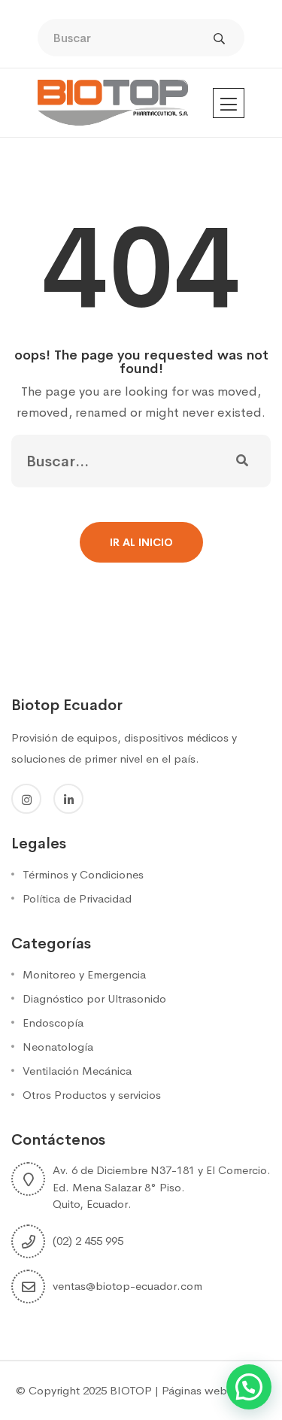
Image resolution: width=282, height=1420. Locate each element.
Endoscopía (53, 1022)
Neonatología (58, 1046)
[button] (248, 1386)
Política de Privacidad (77, 898)
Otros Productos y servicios (92, 1095)
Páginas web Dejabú (214, 1390)
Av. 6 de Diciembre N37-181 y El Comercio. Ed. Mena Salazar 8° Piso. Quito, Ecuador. (162, 1187)
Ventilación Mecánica (77, 1070)
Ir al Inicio (141, 542)
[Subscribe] (242, 461)
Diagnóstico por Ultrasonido (94, 998)
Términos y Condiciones (83, 874)
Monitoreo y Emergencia (84, 974)
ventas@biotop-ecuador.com (127, 1286)
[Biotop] (113, 102)
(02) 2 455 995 (88, 1240)
